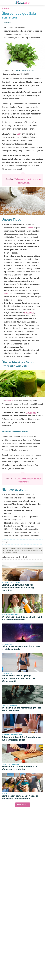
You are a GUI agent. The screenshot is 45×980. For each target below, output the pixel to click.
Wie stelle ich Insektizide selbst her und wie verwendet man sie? (22, 618)
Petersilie (9, 401)
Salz (18, 134)
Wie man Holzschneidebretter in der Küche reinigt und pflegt (20, 767)
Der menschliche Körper (11, 582)
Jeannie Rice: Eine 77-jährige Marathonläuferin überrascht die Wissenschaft (18, 678)
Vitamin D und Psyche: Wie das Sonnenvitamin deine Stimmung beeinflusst (18, 588)
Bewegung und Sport (10, 705)
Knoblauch (29, 312)
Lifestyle (5, 793)
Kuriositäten (7, 673)
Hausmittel (5, 8)
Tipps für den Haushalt (10, 764)
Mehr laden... (22, 805)
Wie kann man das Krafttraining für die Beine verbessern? (21, 709)
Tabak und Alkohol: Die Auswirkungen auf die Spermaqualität (21, 738)
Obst (6, 294)
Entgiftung (31, 412)
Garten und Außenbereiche (12, 614)
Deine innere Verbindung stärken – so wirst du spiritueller (21, 647)
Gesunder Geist (7, 644)
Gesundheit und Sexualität (12, 735)
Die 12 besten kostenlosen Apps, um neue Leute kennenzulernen (20, 797)
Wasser (30, 228)
